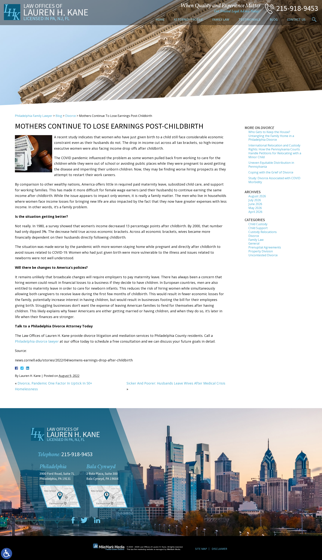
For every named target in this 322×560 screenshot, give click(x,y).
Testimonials (249, 19)
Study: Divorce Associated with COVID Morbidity (274, 180)
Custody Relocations (262, 232)
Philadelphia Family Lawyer (33, 116)
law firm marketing (138, 549)
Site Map (201, 549)
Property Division (260, 251)
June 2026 (255, 204)
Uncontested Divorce (263, 255)
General (253, 243)
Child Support (258, 228)
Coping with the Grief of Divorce (270, 172)
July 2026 (254, 200)
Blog (274, 19)
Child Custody (257, 224)
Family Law (220, 19)
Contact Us (296, 19)
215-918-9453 (297, 8)
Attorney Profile (188, 19)
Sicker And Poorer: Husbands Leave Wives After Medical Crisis (176, 383)
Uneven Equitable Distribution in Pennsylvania (271, 165)
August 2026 (257, 196)
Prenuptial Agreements (264, 247)
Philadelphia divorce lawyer (37, 341)
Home (160, 19)
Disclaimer (219, 549)
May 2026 (255, 208)
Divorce (70, 116)
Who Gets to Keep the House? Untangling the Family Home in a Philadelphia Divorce (271, 136)
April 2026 (255, 212)
